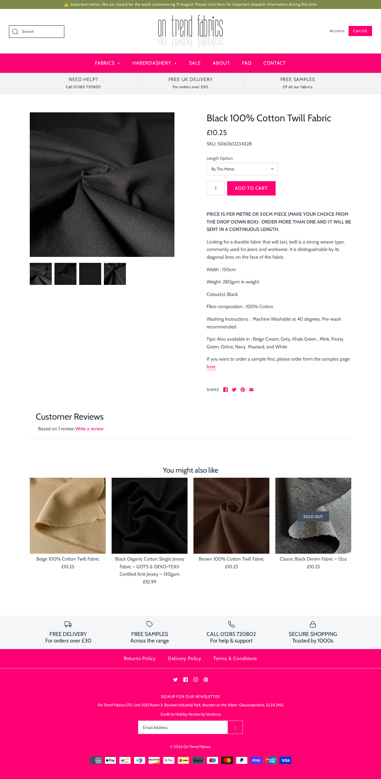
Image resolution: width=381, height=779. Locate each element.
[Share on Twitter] (234, 389)
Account (337, 31)
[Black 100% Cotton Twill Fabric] (102, 184)
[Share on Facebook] (225, 389)
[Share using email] (251, 389)
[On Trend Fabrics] (190, 18)
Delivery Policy (184, 658)
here (211, 367)
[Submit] (235, 727)
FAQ (246, 63)
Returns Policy (140, 658)
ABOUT (221, 63)
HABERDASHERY (154, 63)
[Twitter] (175, 679)
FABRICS (107, 63)
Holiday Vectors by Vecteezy (198, 714)
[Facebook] (185, 679)
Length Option (220, 158)
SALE (195, 63)
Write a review (89, 429)
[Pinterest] (206, 679)
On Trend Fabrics (196, 746)
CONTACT (274, 63)
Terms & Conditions (235, 658)
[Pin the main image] (243, 389)
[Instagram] (195, 679)
